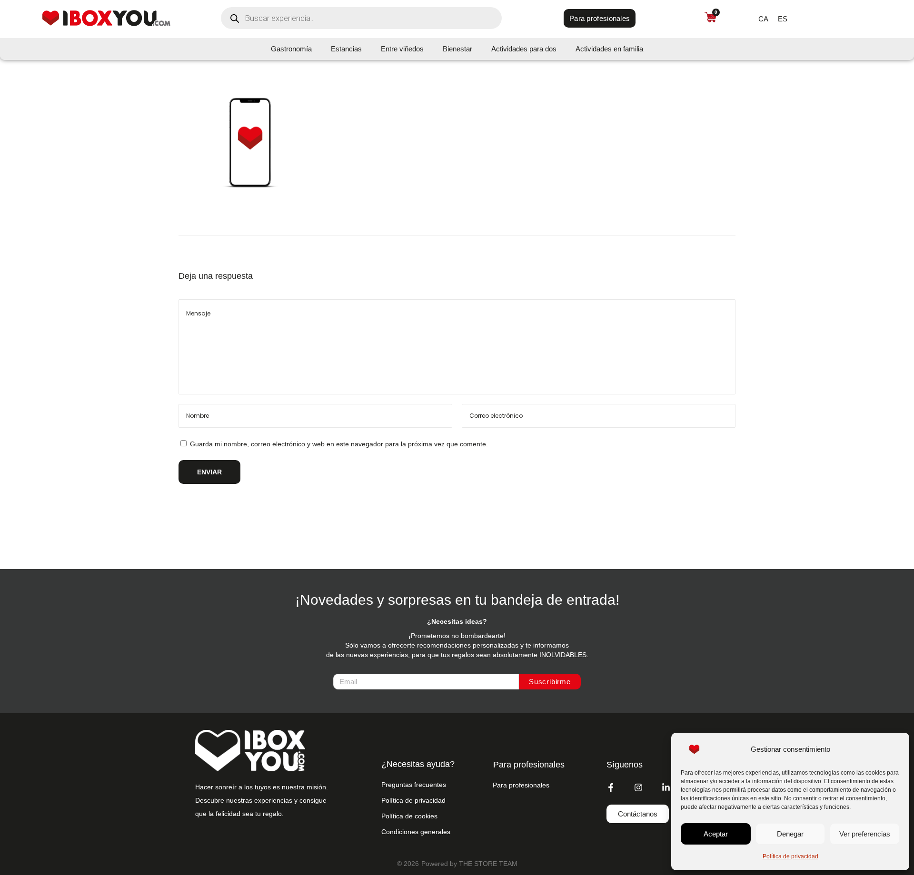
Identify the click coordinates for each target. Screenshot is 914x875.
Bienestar (457, 49)
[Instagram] (638, 787)
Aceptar (716, 834)
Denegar (790, 834)
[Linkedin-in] (666, 787)
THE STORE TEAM (488, 863)
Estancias (346, 49)
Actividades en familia (609, 49)
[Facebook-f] (610, 787)
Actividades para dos (523, 49)
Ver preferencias (864, 834)
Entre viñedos (402, 49)
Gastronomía (291, 49)
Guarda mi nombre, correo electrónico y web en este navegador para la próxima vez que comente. (339, 444)
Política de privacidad (790, 856)
